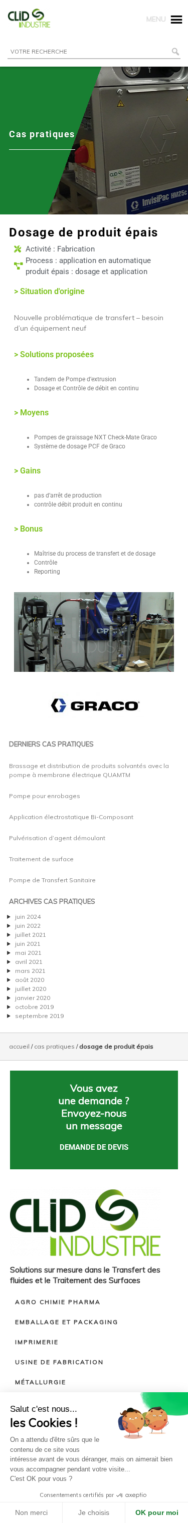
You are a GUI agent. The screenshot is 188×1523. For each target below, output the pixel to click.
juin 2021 (28, 943)
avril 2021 (29, 961)
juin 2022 (28, 925)
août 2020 (29, 979)
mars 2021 (30, 970)
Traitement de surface (41, 859)
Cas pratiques (54, 1046)
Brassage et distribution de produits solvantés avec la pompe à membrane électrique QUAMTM (89, 770)
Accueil (19, 1046)
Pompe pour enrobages (44, 796)
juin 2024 (28, 916)
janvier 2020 (32, 997)
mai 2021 (28, 952)
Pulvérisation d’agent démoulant (57, 838)
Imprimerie (37, 1342)
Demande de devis (94, 1147)
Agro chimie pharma (58, 1302)
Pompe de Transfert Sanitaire (52, 880)
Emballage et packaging (66, 1322)
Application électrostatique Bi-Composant (71, 817)
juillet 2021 (30, 934)
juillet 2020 (30, 988)
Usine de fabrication (59, 1362)
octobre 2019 (34, 1006)
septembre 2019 (39, 1016)
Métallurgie (40, 1382)
